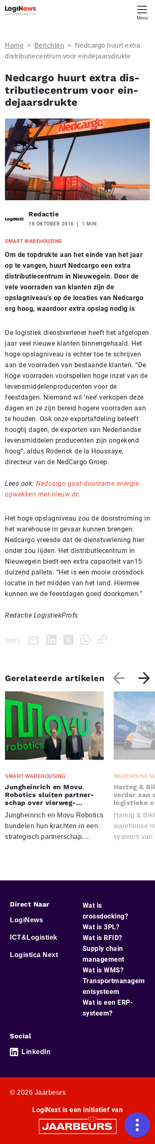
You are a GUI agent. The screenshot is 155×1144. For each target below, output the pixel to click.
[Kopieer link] (104, 639)
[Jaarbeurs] (78, 1126)
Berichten (49, 45)
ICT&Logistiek (33, 937)
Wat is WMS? (103, 970)
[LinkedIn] (53, 639)
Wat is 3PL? (101, 927)
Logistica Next (34, 954)
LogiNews (26, 919)
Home (14, 45)
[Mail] (35, 639)
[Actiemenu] (137, 1124)
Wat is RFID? (102, 938)
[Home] (20, 10)
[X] (70, 639)
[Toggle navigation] (142, 11)
